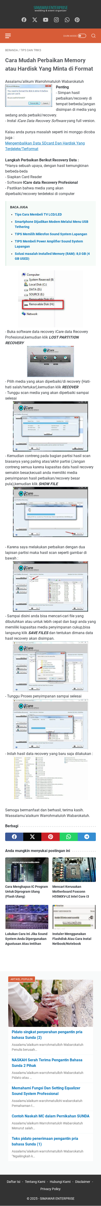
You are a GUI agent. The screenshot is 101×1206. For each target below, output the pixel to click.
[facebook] (24, 20)
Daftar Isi (13, 1182)
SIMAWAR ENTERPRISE (57, 1198)
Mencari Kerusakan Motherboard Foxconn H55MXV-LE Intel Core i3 (70, 891)
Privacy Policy (50, 1189)
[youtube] (45, 20)
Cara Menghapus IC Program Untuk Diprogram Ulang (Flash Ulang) (26, 891)
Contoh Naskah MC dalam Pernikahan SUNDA (50, 1116)
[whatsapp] (67, 20)
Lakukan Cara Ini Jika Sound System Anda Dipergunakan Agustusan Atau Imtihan (26, 939)
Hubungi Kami (60, 1182)
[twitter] (34, 20)
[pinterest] (50, 837)
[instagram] (56, 20)
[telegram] (87, 837)
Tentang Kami (35, 1182)
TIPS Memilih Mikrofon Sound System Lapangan (51, 234)
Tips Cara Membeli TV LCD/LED (38, 215)
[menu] (10, 35)
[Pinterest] (77, 20)
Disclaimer (82, 1182)
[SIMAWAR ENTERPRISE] (50, 8)
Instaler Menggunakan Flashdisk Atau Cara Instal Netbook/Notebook (71, 939)
